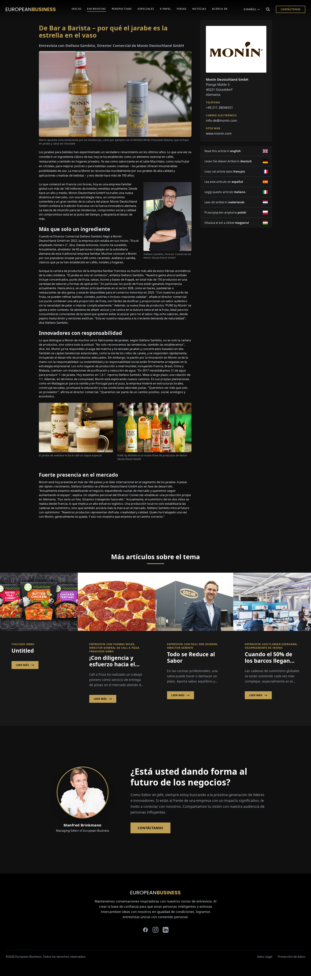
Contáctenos (291, 9)
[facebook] (145, 930)
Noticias (199, 8)
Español (250, 9)
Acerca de (220, 8)
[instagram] (155, 930)
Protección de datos (291, 957)
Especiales (146, 8)
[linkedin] (165, 930)
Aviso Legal (264, 957)
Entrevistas (96, 8)
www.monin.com (219, 133)
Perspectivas (122, 8)
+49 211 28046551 (219, 107)
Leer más (22, 665)
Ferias (181, 8)
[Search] (268, 9)
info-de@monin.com (221, 120)
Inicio (76, 8)
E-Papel (165, 8)
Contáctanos (150, 828)
